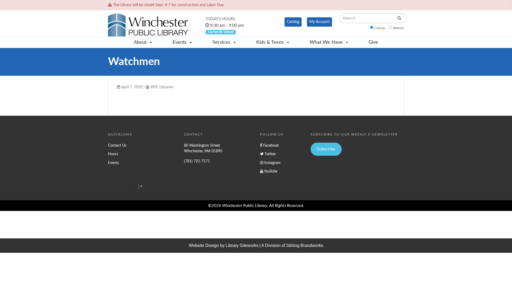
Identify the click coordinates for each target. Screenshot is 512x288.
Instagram (272, 163)
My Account (319, 22)
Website (398, 28)
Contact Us (117, 145)
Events (180, 42)
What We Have (326, 42)
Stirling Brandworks (304, 245)
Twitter (269, 154)
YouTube (270, 171)
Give (373, 42)
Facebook (270, 145)
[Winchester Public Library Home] (148, 25)
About (140, 42)
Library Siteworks (242, 245)
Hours (113, 154)
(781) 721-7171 (197, 161)
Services (221, 42)
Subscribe (326, 149)
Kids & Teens (270, 42)
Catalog (293, 22)
